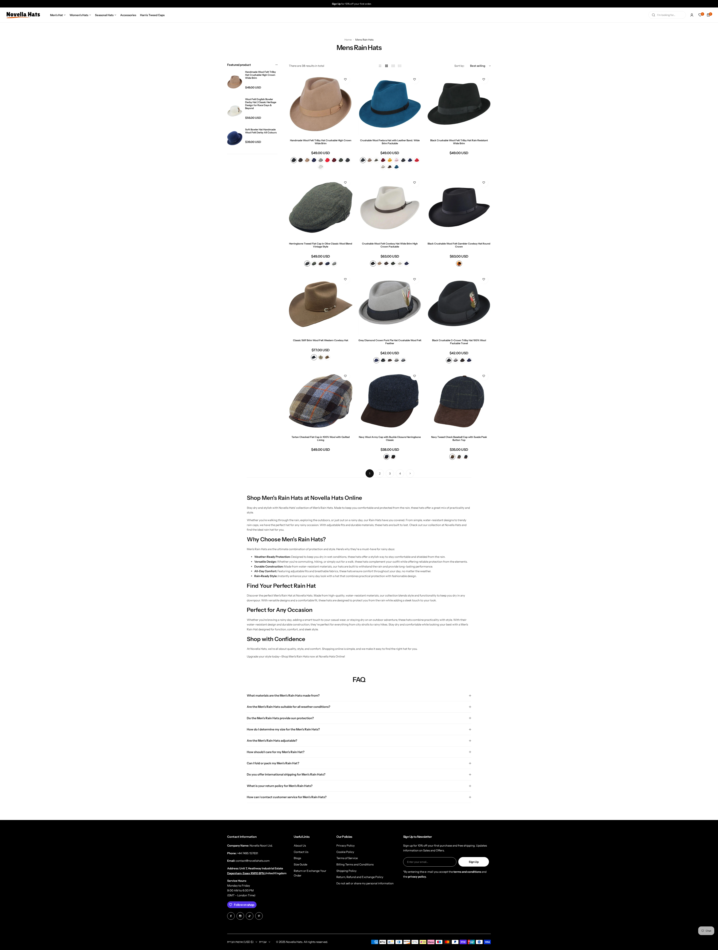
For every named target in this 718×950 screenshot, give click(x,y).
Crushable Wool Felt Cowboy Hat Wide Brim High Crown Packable (390, 245)
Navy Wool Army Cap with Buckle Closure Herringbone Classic (390, 438)
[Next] (410, 473)
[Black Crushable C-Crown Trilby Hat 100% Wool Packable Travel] (459, 304)
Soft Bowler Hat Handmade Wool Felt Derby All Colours (261, 131)
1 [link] (369, 473)
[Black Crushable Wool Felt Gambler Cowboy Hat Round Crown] (459, 207)
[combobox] (667, 15)
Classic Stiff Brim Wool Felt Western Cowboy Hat (320, 340)
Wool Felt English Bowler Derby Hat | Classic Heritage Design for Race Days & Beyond (260, 104)
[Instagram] (240, 916)
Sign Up (473, 862)
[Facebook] (231, 916)
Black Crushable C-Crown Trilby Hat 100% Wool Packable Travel (459, 342)
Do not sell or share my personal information (365, 883)
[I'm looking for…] (653, 15)
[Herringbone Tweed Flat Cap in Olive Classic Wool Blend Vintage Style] (320, 207)
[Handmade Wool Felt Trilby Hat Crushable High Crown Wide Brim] (234, 82)
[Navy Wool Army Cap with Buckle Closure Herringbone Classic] (390, 401)
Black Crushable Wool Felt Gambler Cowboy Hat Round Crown (459, 245)
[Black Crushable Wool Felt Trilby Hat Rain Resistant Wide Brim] (459, 104)
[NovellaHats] (23, 15)
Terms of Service (347, 858)
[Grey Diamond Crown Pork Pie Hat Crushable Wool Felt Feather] (390, 304)
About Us (300, 845)
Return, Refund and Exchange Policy (359, 877)
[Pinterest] (259, 916)
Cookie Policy (345, 852)
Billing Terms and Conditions (355, 864)
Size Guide (300, 864)
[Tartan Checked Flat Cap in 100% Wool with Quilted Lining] (320, 401)
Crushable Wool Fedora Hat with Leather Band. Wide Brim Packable (390, 142)
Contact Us (301, 852)
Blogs (297, 858)
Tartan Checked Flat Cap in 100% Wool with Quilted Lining (321, 438)
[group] (362, 3)
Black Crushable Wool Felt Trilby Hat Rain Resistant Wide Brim (459, 142)
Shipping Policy (346, 871)
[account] (692, 15)
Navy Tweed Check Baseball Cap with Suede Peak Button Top (459, 438)
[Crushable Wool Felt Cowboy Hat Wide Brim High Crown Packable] (390, 207)
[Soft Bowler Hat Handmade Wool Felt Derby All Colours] (234, 138)
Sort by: (459, 66)
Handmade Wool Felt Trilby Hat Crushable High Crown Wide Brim (260, 74)
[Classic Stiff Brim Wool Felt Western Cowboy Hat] (320, 304)
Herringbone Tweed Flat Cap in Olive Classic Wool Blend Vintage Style (320, 245)
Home (348, 39)
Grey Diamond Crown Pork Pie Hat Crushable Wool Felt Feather (389, 342)
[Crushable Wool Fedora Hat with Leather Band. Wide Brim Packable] (390, 104)
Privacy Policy (345, 845)
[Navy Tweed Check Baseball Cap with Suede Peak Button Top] (459, 401)
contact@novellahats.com (253, 860)
